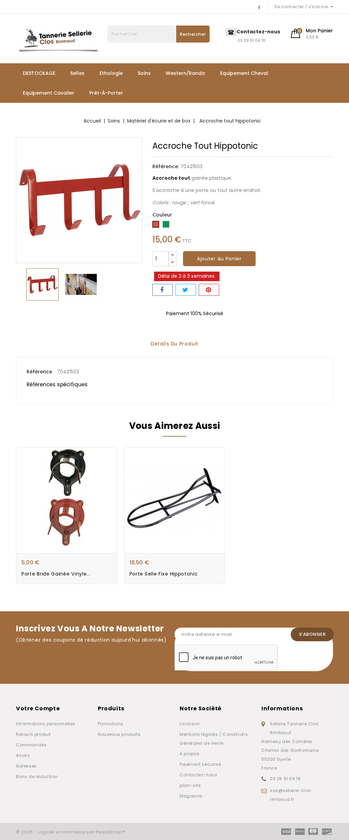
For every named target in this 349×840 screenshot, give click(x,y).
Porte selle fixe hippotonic (164, 573)
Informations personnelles (45, 724)
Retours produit (33, 734)
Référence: (165, 166)
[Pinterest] (209, 289)
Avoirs (23, 755)
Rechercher (193, 34)
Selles (77, 73)
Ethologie (111, 73)
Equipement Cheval (244, 73)
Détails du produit (174, 344)
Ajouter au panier (219, 258)
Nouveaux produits (119, 734)
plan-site (190, 785)
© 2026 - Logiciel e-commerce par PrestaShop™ (70, 832)
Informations (282, 708)
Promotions (110, 724)
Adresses (26, 766)
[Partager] (162, 289)
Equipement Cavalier (48, 93)
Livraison (190, 724)
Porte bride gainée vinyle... (56, 573)
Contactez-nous (198, 775)
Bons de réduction (37, 776)
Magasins (191, 796)
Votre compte (38, 708)
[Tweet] (186, 289)
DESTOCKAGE (39, 73)
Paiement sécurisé (200, 764)
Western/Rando (185, 73)
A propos (190, 754)
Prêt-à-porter (106, 93)
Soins (144, 73)
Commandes (31, 745)
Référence (39, 371)
